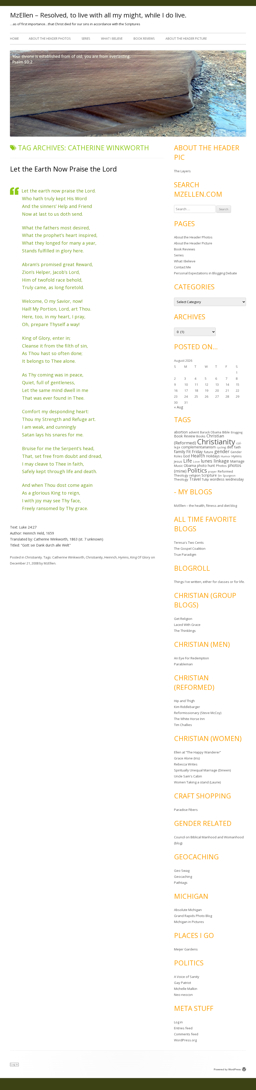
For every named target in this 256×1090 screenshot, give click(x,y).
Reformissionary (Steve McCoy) (197, 713)
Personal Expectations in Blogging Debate (205, 273)
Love (196, 461)
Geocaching (183, 876)
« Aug (178, 407)
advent (194, 432)
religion (194, 475)
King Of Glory (140, 557)
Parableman (183, 664)
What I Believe (111, 38)
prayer (212, 471)
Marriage (237, 461)
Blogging (236, 432)
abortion (181, 432)
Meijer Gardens (186, 949)
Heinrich (110, 557)
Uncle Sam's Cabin (188, 776)
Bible (226, 432)
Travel (195, 479)
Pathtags (181, 882)
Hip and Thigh (184, 701)
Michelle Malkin (185, 988)
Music (178, 465)
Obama (190, 465)
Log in (178, 1022)
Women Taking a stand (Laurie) (197, 782)
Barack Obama (210, 432)
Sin (220, 475)
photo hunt (206, 465)
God (186, 456)
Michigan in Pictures (189, 921)
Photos (221, 465)
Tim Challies (183, 725)
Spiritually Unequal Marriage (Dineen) (202, 770)
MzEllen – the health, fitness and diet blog (205, 505)
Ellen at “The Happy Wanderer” (197, 752)
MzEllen (50, 563)
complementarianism (198, 447)
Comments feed (186, 1034)
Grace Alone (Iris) (187, 758)
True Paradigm (185, 554)
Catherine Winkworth (68, 557)
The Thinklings (185, 630)
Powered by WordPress (227, 1069)
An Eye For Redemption (191, 658)
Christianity (33, 557)
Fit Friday (194, 451)
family (179, 451)
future (208, 452)
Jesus (178, 461)
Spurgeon (229, 475)
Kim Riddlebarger (187, 707)
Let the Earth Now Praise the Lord (63, 169)
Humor (225, 456)
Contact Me (182, 267)
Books (201, 436)
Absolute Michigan (188, 910)
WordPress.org (185, 1040)
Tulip (205, 479)
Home (14, 38)
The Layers (182, 171)
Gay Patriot (182, 982)
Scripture (209, 475)
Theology (181, 479)
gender (222, 451)
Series (86, 38)
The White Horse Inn (189, 719)
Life (187, 460)
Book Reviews (144, 38)
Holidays (213, 456)
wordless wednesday (227, 479)
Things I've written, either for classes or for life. (209, 581)
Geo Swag (182, 870)
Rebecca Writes (186, 764)
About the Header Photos (49, 38)
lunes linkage (215, 461)
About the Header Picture (186, 38)
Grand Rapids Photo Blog (193, 915)
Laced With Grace (187, 624)
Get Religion (183, 618)
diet (230, 447)
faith (237, 447)
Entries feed (183, 1028)
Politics (197, 470)
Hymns (123, 557)
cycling (221, 447)
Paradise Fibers (186, 809)
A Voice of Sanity (186, 976)
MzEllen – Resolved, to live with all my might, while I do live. (98, 14)
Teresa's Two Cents (189, 542)
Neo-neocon (183, 994)
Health (198, 456)
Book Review (184, 436)
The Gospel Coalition (190, 548)
